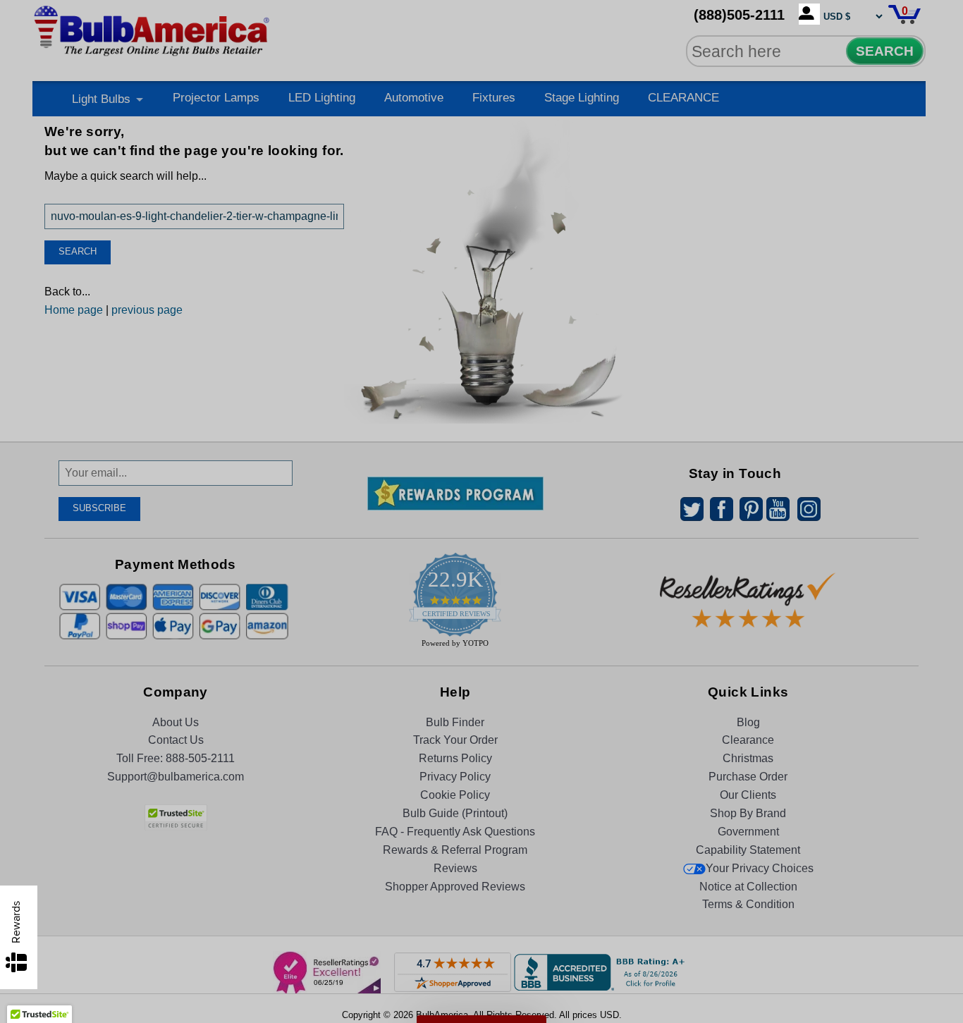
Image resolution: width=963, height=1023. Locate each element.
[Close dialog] (627, 356)
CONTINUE (482, 628)
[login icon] (809, 14)
